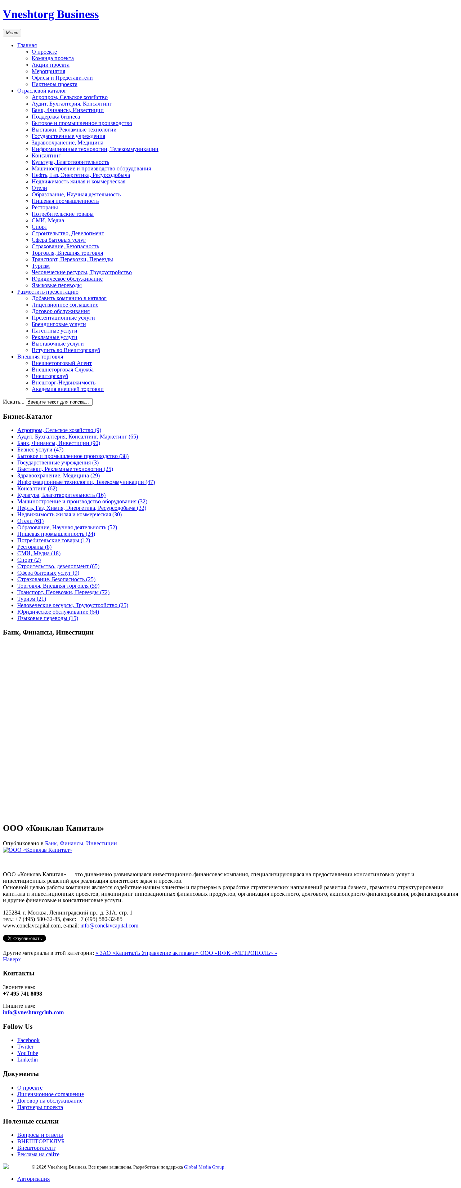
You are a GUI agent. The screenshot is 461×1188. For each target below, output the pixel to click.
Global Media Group (204, 1167)
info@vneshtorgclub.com (33, 1012)
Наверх (12, 959)
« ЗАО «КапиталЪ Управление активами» (147, 953)
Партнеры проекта (54, 84)
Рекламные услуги (54, 337)
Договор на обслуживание (49, 1101)
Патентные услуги (54, 331)
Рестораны (45, 207)
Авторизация (33, 1179)
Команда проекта (53, 58)
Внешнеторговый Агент (62, 363)
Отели (39, 188)
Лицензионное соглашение (65, 305)
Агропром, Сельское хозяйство (70, 97)
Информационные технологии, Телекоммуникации (95, 149)
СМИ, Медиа (48, 220)
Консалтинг (46, 155)
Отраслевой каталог (42, 91)
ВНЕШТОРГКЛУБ (40, 1141)
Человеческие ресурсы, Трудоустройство (82, 272)
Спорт (39, 227)
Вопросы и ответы (40, 1135)
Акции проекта (51, 65)
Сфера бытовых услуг (59, 240)
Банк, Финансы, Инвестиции (68, 110)
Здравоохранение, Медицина (67, 142)
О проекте (44, 52)
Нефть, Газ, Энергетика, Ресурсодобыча (81, 175)
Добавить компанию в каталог (69, 298)
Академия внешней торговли (68, 389)
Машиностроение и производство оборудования (91, 168)
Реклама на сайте (38, 1154)
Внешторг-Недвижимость (63, 382)
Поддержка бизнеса (56, 117)
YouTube (27, 1053)
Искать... (13, 402)
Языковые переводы (57, 285)
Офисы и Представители (62, 78)
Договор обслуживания (61, 311)
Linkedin (27, 1059)
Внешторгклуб (50, 376)
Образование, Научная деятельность (76, 194)
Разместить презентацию (48, 292)
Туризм (41, 266)
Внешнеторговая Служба (63, 369)
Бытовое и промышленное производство (82, 123)
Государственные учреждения (68, 136)
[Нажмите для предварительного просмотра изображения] (37, 850)
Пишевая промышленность (65, 201)
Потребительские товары (63, 214)
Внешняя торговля (40, 356)
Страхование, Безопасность (65, 246)
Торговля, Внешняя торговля (67, 253)
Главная (27, 45)
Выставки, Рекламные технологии (74, 129)
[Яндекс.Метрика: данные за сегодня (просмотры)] (17, 1166)
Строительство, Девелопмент (68, 233)
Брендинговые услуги (59, 324)
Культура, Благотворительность (70, 162)
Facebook (28, 1040)
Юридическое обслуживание (67, 279)
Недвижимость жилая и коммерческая (78, 181)
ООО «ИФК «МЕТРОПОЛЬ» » (238, 953)
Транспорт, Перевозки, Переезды (72, 259)
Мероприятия (48, 71)
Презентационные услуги (63, 318)
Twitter (25, 1047)
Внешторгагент (36, 1148)
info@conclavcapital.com (109, 925)
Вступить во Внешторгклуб (66, 350)
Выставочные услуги (58, 344)
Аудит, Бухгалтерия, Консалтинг (72, 104)
